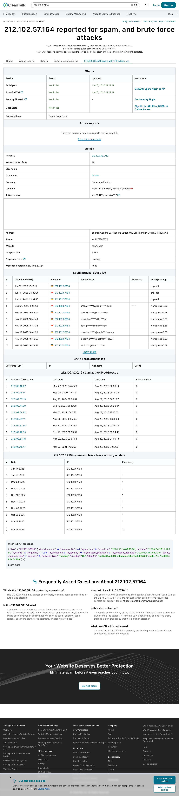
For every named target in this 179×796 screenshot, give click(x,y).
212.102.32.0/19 (100, 155)
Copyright (112, 747)
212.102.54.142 (19, 412)
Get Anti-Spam (89, 685)
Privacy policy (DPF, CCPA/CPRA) (123, 738)
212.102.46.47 (18, 446)
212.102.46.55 (18, 432)
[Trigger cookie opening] (7, 778)
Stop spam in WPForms (13, 764)
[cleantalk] (14, 5)
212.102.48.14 (18, 392)
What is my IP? (150, 21)
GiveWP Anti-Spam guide (14, 760)
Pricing (41, 763)
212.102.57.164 (62, 286)
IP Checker (9, 13)
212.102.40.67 (18, 386)
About (111, 730)
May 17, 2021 (88, 45)
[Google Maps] (119, 195)
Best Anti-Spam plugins (14, 738)
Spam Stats (43, 768)
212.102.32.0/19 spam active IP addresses (106, 61)
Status (9, 61)
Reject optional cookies (164, 788)
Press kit (147, 759)
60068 (95, 175)
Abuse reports (27, 61)
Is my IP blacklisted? (132, 21)
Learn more (14, 564)
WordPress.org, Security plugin (157, 730)
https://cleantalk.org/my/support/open (143, 600)
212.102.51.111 (18, 419)
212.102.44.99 (18, 405)
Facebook (112, 765)
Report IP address (167, 21)
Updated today (80, 761)
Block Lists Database (82, 769)
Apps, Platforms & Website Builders (19, 734)
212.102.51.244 (19, 425)
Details (44, 61)
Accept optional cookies (164, 779)
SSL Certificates (80, 730)
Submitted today (81, 757)
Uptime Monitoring (76, 13)
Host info (132, 13)
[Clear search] (132, 5)
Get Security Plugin (145, 99)
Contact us (148, 755)
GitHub (111, 769)
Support (146, 751)
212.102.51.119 (18, 399)
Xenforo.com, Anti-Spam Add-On (158, 734)
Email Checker (51, 13)
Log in (156, 5)
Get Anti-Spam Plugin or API (150, 88)
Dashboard (43, 759)
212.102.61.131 (18, 438)
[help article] (22, 92)
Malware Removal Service (50, 738)
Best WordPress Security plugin (52, 730)
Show (89, 351)
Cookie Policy (44, 789)
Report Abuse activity (89, 139)
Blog (110, 761)
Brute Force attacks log (66, 61)
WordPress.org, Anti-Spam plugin (158, 726)
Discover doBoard (81, 738)
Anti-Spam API (10, 742)
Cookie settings (150, 764)
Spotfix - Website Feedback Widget (89, 742)
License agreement (117, 751)
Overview (7, 730)
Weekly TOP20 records (83, 765)
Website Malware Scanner (106, 13)
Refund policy (114, 742)
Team (110, 734)
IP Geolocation (29, 13)
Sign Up (168, 5)
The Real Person (10, 769)
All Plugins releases (47, 755)
